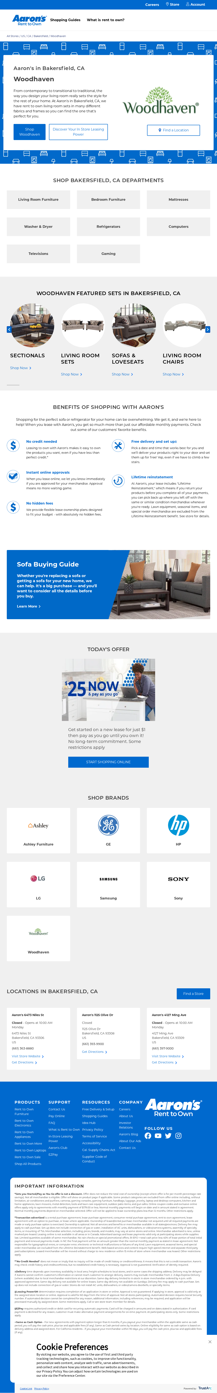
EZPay (53, 1154)
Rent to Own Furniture (31, 1111)
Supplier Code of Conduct (99, 1159)
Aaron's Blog (128, 1134)
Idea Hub (88, 1123)
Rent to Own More (28, 1143)
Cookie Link (26, 1388)
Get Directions (22, 1062)
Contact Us (57, 1109)
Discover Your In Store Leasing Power (78, 131)
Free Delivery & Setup (98, 1109)
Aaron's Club (58, 1148)
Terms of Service (94, 1136)
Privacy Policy (92, 1130)
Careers (152, 5)
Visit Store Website (26, 1056)
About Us (126, 1116)
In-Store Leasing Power (64, 1138)
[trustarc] (205, 1388)
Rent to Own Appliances (31, 1134)
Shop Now (19, 368)
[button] (210, 1342)
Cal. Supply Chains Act (98, 1150)
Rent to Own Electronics (31, 1123)
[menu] (108, 15)
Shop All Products (28, 1164)
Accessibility (91, 1143)
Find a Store (193, 994)
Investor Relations (131, 1125)
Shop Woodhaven (29, 131)
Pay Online (57, 1116)
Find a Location (176, 130)
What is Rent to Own (64, 1130)
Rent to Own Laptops (30, 1150)
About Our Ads (130, 1141)
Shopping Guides (65, 20)
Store (174, 5)
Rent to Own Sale (27, 1157)
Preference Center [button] (71, 1375)
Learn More (27, 606)
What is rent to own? (105, 20)
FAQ (52, 1123)
